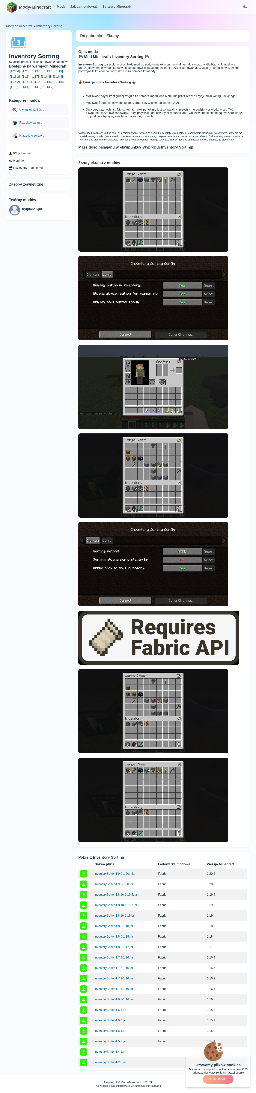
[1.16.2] (15, 81)
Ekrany (112, 36)
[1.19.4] (36, 71)
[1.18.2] (15, 76)
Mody (61, 6)
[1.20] (25, 71)
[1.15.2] (48, 81)
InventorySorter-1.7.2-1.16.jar (113, 978)
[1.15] (13, 87)
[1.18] (25, 76)
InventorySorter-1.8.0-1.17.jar (113, 947)
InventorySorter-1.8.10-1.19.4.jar (115, 894)
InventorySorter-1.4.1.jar (110, 1051)
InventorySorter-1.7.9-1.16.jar (113, 957)
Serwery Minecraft (116, 6)
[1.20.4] (15, 71)
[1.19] (59, 71)
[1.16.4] (46, 76)
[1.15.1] (60, 81)
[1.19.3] (48, 71)
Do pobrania (91, 36)
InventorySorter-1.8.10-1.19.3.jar (115, 905)
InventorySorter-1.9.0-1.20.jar (113, 884)
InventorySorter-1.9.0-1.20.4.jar (114, 873)
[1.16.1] (27, 81)
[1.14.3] (36, 87)
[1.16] (37, 81)
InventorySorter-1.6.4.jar (110, 1009)
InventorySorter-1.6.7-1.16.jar (113, 999)
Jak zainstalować (84, 6)
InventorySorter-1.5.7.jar (110, 1041)
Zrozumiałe (218, 1079)
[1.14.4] (24, 87)
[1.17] (35, 76)
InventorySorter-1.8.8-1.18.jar (113, 926)
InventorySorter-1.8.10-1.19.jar (114, 915)
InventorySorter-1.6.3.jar (110, 1020)
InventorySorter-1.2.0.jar (110, 1062)
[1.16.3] (58, 76)
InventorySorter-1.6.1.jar (110, 1030)
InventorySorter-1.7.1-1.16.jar (113, 988)
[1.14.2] (48, 87)
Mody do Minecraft (19, 26)
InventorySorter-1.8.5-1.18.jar (113, 936)
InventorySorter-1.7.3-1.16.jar (113, 968)
